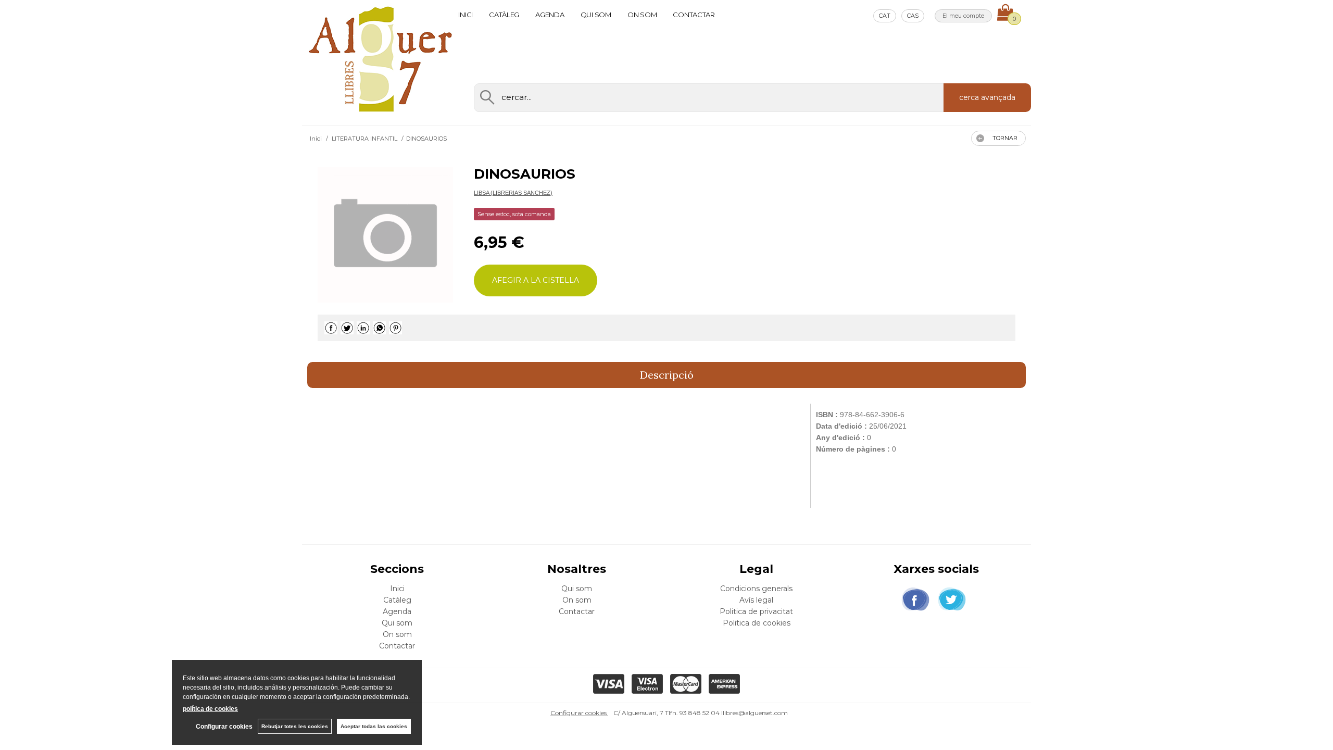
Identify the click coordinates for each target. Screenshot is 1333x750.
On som (642, 14)
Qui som (596, 14)
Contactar (694, 14)
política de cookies (210, 708)
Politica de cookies (756, 623)
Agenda (549, 14)
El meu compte (963, 15)
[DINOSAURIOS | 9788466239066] (385, 235)
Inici (465, 14)
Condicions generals (756, 588)
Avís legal (756, 600)
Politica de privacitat (756, 611)
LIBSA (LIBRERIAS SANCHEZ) (513, 193)
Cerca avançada (987, 97)
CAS (913, 15)
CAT (884, 15)
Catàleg (504, 14)
